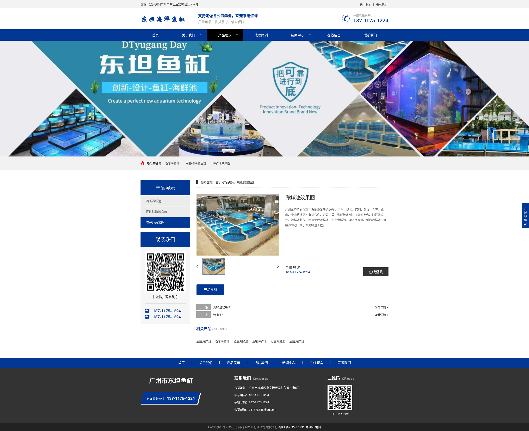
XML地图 (315, 427)
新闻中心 (297, 35)
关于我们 (365, 4)
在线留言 (334, 35)
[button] (261, 153)
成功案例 (261, 35)
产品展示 (224, 35)
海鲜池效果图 (221, 163)
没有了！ (219, 315)
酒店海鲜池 (172, 163)
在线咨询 (375, 271)
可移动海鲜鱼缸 (196, 163)
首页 (155, 35)
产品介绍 (210, 289)
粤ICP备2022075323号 (293, 427)
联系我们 (381, 4)
